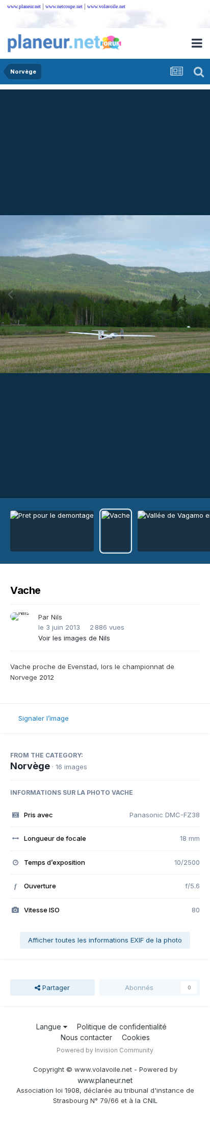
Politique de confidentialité (122, 1026)
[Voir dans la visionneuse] (105, 294)
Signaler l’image (43, 718)
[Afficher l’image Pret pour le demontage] (52, 531)
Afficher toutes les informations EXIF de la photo (105, 940)
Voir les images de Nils (74, 638)
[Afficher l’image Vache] (115, 531)
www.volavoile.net (106, 6)
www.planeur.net (24, 6)
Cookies (136, 1037)
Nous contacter (86, 1037)
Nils (56, 617)
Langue (49, 1026)
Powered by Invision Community (105, 1050)
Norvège (30, 766)
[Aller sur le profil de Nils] (21, 623)
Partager (55, 987)
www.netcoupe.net (64, 6)
